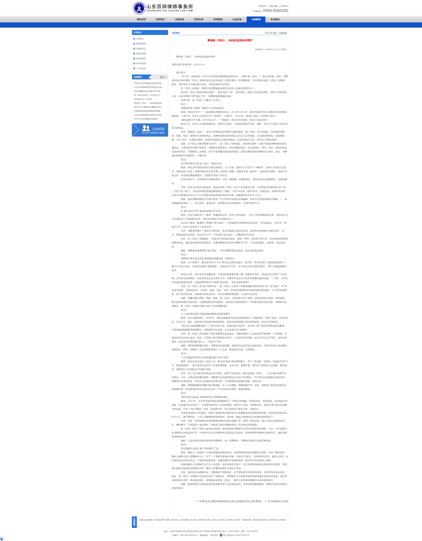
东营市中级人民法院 (277, 520)
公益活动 (237, 19)
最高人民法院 (172, 520)
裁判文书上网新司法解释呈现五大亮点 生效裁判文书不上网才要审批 (232, 501)
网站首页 (141, 19)
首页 (275, 33)
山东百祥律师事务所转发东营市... (148, 115)
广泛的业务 (141, 68)
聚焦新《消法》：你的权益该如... (148, 103)
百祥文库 (198, 19)
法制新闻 (256, 19)
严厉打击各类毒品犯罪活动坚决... (148, 83)
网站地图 (274, 6)
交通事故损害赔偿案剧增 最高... (148, 111)
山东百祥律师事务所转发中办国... (148, 87)
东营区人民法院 (218, 520)
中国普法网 (246, 520)
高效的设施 (141, 53)
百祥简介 (160, 19)
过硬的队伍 (141, 49)
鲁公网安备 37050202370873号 (236, 535)
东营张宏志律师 (260, 520)
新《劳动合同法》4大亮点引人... (148, 95)
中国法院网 (159, 520)
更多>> (163, 77)
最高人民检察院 (146, 520)
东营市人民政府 (233, 520)
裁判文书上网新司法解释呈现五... (148, 107)
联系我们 (285, 6)
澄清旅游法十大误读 (279, 501)
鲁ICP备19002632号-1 (190, 535)
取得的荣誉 (141, 44)
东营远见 (214, 535)
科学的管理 (141, 63)
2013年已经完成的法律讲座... (146, 119)
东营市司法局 (204, 520)
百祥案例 (218, 19)
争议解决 (275, 19)
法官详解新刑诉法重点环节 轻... (148, 91)
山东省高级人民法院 (188, 520)
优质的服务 (141, 58)
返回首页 (263, 6)
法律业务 (179, 19)
